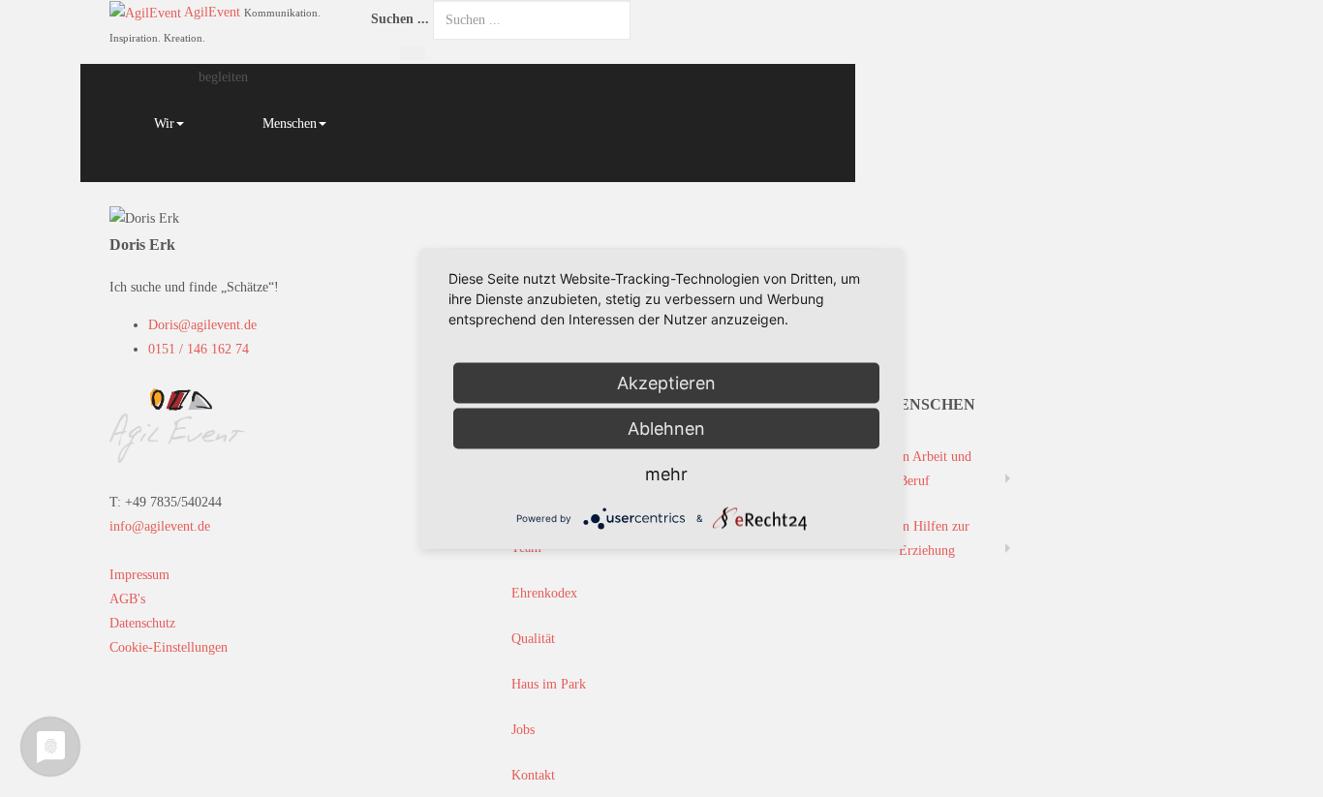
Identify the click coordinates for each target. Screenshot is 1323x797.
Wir (164, 123)
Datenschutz (142, 623)
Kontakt (533, 775)
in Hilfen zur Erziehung (934, 538)
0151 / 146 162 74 (198, 349)
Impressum (139, 574)
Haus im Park (548, 684)
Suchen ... (400, 19)
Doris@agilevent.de (202, 325)
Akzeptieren (666, 382)
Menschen (289, 123)
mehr (666, 473)
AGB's (127, 599)
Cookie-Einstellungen (168, 647)
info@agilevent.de (159, 526)
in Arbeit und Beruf (935, 468)
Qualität (533, 638)
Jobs (523, 729)
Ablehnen (666, 427)
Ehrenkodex (544, 593)
